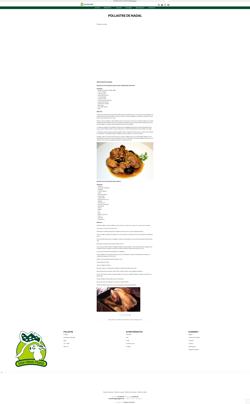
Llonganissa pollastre (193, 349)
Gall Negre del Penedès (69, 337)
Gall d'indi (128, 334)
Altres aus (65, 346)
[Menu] (168, 5)
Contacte (152, 7)
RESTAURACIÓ (140, 7)
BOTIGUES (129, 7)
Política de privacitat (108, 392)
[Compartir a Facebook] (120, 315)
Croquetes (191, 340)
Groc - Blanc (66, 343)
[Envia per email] (125, 315)
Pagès (64, 340)
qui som (118, 7)
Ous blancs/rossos (130, 343)
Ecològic (65, 334)
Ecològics (128, 346)
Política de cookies (142, 392)
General (123, 319)
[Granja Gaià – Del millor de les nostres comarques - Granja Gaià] (86, 4)
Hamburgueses (192, 346)
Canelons (190, 343)
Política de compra (119, 392)
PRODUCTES (107, 7)
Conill (127, 340)
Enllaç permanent (138, 319)
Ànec (127, 337)
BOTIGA (97, 7)
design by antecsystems (129, 402)
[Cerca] (159, 5)
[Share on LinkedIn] (130, 315)
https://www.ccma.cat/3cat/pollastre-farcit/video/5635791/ (121, 285)
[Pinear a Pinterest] (127, 315)
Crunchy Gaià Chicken (194, 337)
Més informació (133, 0)
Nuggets (190, 334)
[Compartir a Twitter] (123, 315)
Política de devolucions (130, 392)
